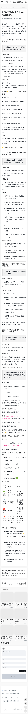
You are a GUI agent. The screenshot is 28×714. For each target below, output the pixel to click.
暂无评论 (6, 643)
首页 (3, 7)
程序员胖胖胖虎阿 (7, 18)
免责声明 (10, 697)
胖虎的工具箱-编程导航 (15, 709)
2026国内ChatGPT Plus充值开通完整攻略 (7, 604)
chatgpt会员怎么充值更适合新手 (7, 620)
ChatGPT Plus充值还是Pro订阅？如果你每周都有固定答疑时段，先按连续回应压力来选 (21, 604)
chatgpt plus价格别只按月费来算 (21, 620)
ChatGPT (7, 7)
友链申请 (4, 697)
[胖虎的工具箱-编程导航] (14, 2)
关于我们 (16, 697)
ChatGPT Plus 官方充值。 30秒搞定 (13, 147)
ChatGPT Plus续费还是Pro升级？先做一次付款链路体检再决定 (21, 637)
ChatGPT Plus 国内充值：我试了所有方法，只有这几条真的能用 (6, 637)
